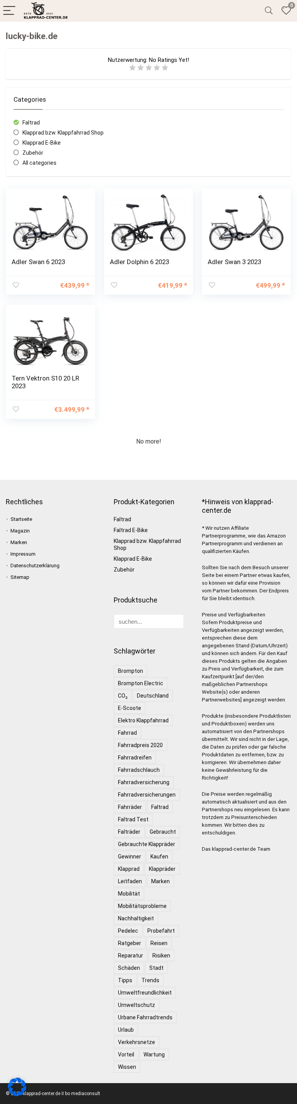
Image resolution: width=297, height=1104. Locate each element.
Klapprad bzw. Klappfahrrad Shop (63, 133)
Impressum (23, 554)
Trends (150, 980)
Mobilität (129, 894)
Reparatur (130, 955)
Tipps (125, 980)
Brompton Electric (140, 683)
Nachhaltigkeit (136, 918)
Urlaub (126, 1030)
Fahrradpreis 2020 (140, 745)
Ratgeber (129, 943)
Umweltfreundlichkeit (145, 993)
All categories (39, 163)
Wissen (127, 1067)
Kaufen (159, 856)
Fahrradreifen (135, 757)
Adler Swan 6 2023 (38, 262)
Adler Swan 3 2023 (234, 262)
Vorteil (126, 1054)
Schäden (129, 968)
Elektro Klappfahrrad (143, 720)
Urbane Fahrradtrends (145, 1017)
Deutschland (153, 696)
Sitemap (19, 577)
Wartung (154, 1054)
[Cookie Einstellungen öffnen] (17, 1094)
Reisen (158, 943)
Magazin (20, 531)
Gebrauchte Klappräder (146, 844)
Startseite (21, 519)
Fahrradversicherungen (147, 795)
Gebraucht (163, 832)
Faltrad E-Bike (131, 530)
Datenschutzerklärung (35, 565)
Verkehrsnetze (136, 1042)
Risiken (161, 955)
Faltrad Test (133, 819)
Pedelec (128, 931)
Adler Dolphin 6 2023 (139, 262)
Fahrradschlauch (139, 770)
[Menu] (9, 11)
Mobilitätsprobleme (142, 906)
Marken (18, 542)
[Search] (268, 11)
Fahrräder (130, 807)
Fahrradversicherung (143, 782)
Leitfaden (130, 881)
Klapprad (129, 869)
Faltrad (31, 122)
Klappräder (162, 869)
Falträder (129, 832)
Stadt (156, 968)
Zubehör (32, 153)
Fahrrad (127, 733)
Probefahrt (161, 931)
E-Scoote (129, 708)
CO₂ (123, 696)
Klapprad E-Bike (41, 143)
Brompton (130, 671)
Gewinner (129, 856)
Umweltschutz (136, 1005)
